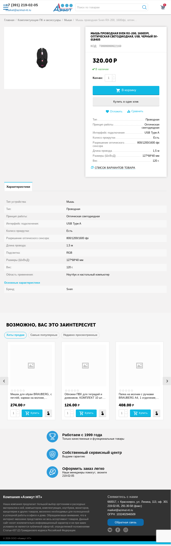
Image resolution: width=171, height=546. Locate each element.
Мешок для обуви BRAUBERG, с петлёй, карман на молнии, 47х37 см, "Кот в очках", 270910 (31, 396)
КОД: (94, 46)
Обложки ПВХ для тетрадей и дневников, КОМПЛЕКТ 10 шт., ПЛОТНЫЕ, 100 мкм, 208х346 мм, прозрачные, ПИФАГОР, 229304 (84, 396)
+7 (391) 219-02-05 (22, 5)
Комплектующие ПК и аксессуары (39, 20)
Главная (9, 20)
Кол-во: (98, 77)
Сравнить (137, 111)
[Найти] (144, 7)
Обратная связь (125, 522)
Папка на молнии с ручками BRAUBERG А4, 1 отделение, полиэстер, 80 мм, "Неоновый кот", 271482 (137, 396)
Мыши (68, 20)
